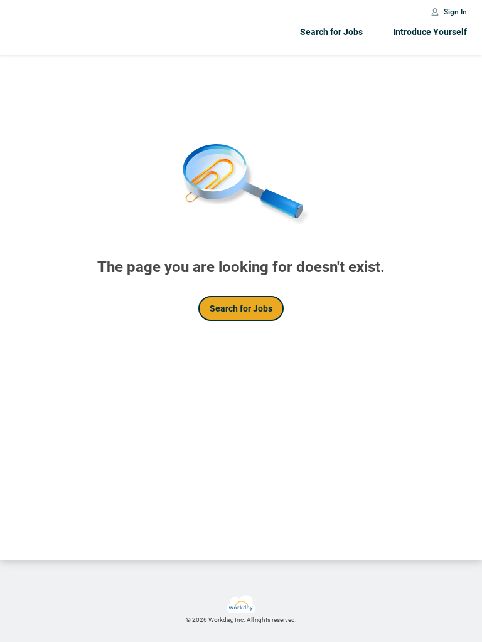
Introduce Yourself (430, 32)
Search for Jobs (331, 32)
